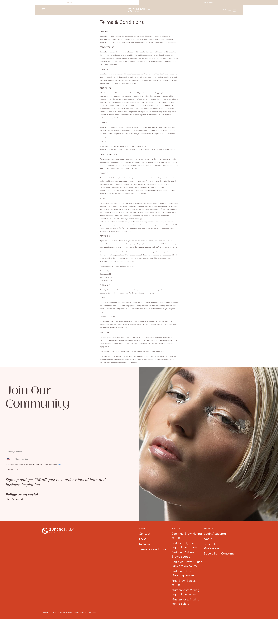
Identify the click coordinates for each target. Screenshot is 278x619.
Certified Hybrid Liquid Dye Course (184, 545)
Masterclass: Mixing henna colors (185, 601)
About (208, 539)
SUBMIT (11, 469)
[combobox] (10, 458)
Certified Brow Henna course (186, 535)
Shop (69, 2)
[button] (224, 10)
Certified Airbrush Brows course (183, 554)
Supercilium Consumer (220, 553)
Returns (144, 544)
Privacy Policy (79, 612)
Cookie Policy (90, 612)
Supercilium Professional (212, 546)
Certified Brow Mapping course (182, 573)
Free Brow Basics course (183, 582)
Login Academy (215, 533)
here (59, 464)
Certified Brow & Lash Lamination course (186, 564)
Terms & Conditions (153, 549)
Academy (208, 2)
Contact (144, 533)
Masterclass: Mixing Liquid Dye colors (185, 592)
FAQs (142, 539)
